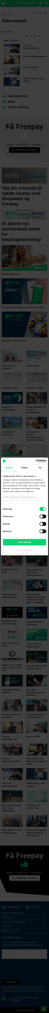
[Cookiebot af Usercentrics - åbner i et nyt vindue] (35, 461)
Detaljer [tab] (24, 468)
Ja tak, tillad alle (24, 542)
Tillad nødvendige (24, 550)
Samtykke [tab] (9, 468)
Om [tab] (40, 468)
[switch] (42, 516)
